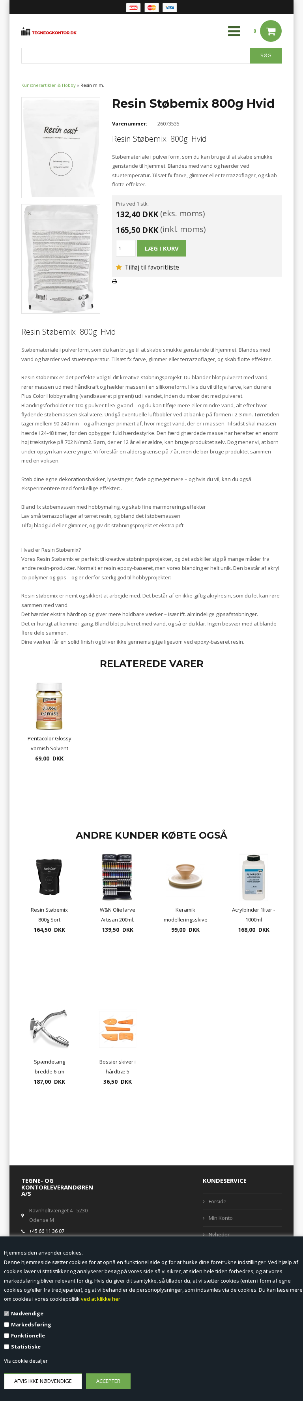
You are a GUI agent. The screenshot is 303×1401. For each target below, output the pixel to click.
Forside (217, 1201)
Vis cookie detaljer (26, 1360)
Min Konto (221, 1217)
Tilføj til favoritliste (151, 267)
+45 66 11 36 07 (46, 1230)
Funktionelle (28, 1335)
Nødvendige (27, 1313)
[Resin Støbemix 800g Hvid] (60, 147)
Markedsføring (31, 1324)
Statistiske (26, 1346)
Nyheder (219, 1234)
